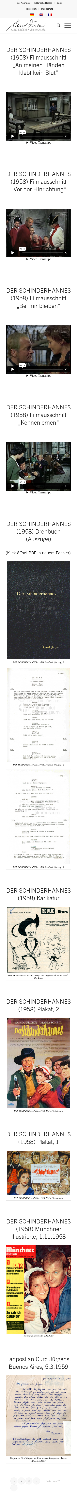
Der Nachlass (23, 3)
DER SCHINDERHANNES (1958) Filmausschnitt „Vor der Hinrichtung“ (38, 181)
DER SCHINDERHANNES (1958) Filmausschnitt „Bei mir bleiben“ (38, 298)
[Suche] (56, 25)
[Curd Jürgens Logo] (32, 25)
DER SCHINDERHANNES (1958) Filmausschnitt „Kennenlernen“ (38, 415)
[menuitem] (23, 3)
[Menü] (65, 25)
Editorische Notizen (43, 3)
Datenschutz (47, 8)
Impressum (31, 8)
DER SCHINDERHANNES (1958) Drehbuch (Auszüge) (38, 531)
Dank (59, 3)
